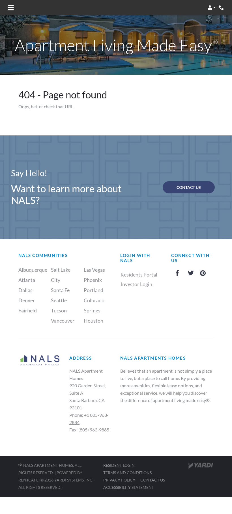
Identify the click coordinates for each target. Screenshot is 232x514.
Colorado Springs (94, 305)
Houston (93, 321)
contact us (189, 187)
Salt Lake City (60, 275)
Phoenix (93, 280)
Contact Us (152, 480)
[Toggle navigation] (11, 7)
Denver (26, 300)
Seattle (59, 300)
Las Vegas (94, 270)
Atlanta (26, 280)
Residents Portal (142, 274)
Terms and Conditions (127, 472)
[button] (211, 7)
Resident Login (119, 465)
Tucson (59, 310)
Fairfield (27, 310)
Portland (93, 290)
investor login (136, 284)
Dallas (25, 290)
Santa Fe (60, 290)
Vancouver (62, 321)
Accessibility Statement (128, 487)
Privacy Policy (119, 479)
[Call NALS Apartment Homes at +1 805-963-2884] (221, 7)
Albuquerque (32, 270)
